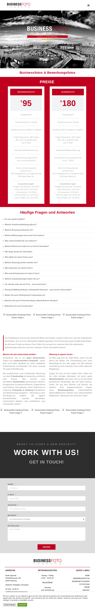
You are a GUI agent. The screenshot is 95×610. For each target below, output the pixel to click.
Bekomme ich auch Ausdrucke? (19, 306)
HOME (87, 575)
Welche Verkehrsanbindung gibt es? (21, 225)
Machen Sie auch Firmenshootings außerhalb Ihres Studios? (31, 301)
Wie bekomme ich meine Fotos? (19, 268)
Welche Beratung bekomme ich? (19, 230)
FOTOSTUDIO (84, 584)
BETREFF (12, 515)
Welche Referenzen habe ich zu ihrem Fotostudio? (27, 246)
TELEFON (12, 505)
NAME (11, 484)
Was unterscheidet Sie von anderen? (21, 241)
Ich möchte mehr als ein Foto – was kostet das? (25, 284)
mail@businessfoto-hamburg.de (16, 592)
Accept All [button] (22, 605)
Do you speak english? (15, 219)
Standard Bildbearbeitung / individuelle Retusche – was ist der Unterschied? (38, 290)
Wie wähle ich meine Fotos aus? (19, 257)
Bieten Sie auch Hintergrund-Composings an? (25, 295)
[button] (88, 5)
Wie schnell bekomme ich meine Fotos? (22, 273)
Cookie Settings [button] (9, 605)
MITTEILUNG (14, 526)
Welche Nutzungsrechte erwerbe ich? (21, 263)
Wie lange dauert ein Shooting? (18, 252)
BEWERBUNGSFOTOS (81, 578)
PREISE (87, 587)
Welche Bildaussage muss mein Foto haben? (24, 235)
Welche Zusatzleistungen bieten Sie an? (22, 279)
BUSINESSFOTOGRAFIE (81, 581)
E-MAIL (11, 495)
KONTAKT (86, 590)
